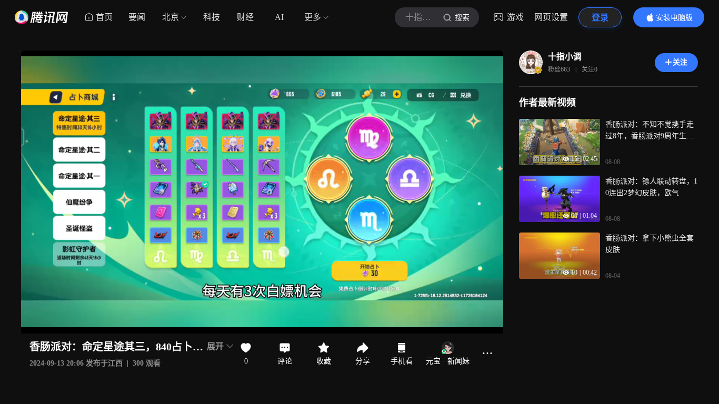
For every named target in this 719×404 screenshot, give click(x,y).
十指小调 (565, 56)
